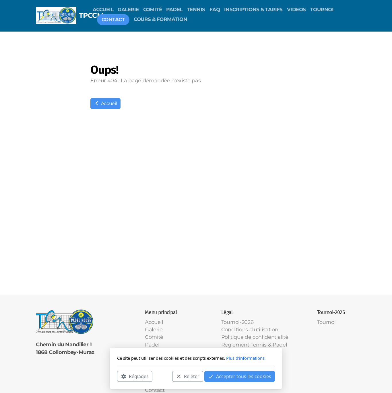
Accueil (108, 103)
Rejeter (191, 376)
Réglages (139, 376)
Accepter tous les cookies (243, 376)
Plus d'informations (245, 358)
